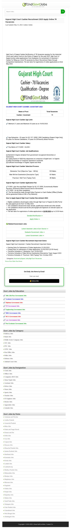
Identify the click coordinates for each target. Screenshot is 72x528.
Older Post (15, 261)
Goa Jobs (7, 439)
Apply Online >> (35, 219)
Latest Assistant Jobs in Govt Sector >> (35, 229)
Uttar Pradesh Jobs (10, 507)
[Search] (63, 11)
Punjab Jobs (8, 492)
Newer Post (8, 261)
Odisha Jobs (8, 488)
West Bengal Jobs (9, 513)
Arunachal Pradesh (10, 423)
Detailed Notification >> (35, 216)
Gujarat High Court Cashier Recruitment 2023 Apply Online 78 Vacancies (31, 20)
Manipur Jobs (8, 476)
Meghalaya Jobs (9, 479)
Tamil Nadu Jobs (9, 501)
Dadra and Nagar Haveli (11, 429)
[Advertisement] (35, 38)
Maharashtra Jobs (9, 473)
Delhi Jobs (7, 435)
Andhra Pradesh (9, 420)
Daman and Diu (9, 432)
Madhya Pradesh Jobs (10, 470)
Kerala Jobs (7, 460)
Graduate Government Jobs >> (35, 232)
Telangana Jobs (9, 504)
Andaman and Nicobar (11, 417)
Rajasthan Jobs (8, 495)
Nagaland (7, 485)
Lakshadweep (8, 467)
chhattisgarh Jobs (9, 516)
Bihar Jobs (7, 426)
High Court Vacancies (35, 258)
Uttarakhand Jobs (9, 510)
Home (20, 261)
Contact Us (49, 524)
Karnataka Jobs (9, 457)
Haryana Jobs (8, 445)
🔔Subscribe (34, 281)
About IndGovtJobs (39, 524)
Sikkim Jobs (8, 498)
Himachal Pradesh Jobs (11, 448)
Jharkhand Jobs (9, 454)
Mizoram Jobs (8, 482)
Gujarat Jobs (25, 258)
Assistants (17, 258)
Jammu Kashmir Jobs (10, 451)
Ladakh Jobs (8, 463)
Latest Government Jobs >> (35, 235)
